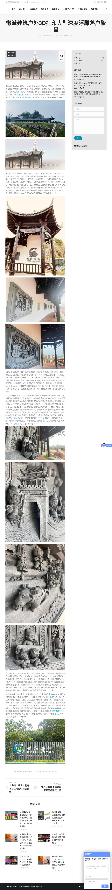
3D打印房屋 (11, 52)
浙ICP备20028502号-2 (13, 886)
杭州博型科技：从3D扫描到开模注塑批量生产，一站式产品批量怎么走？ (58, 817)
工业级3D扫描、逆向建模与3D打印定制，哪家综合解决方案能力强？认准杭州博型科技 (26, 841)
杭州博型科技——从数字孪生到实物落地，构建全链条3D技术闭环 (58, 862)
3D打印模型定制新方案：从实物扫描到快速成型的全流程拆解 (26, 861)
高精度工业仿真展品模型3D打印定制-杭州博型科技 (58, 838)
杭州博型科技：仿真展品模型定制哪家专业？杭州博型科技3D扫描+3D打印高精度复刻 (26, 819)
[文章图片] (11, 815)
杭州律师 (84, 146)
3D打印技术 (11, 55)
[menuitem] (13, 9)
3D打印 (21, 95)
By (40, 771)
